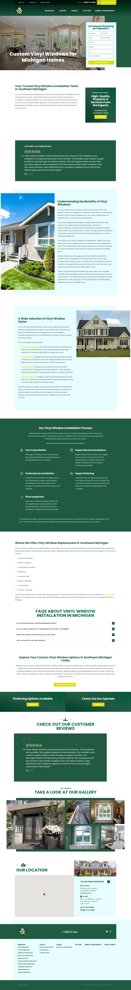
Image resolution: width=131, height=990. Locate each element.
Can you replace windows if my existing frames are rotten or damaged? (42, 629)
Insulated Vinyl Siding (64, 947)
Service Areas (110, 945)
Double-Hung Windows (26, 964)
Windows (49, 11)
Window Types (23, 958)
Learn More (101, 117)
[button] (44, 894)
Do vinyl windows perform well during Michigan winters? (36, 623)
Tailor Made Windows (92, 881)
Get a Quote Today (101, 62)
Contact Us (32, 2)
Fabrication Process (25, 953)
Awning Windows (24, 972)
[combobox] (101, 56)
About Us (21, 2)
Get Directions (85, 893)
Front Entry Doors (46, 947)
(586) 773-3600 (87, 910)
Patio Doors (44, 950)
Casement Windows (25, 967)
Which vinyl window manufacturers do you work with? (35, 635)
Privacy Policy (23, 985)
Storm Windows (23, 950)
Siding (74, 11)
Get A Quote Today (107, 2)
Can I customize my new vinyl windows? (30, 640)
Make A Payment (45, 2)
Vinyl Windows (23, 947)
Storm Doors (44, 953)
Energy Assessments (104, 11)
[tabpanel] (65, 824)
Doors (63, 11)
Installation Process (25, 955)
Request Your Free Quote (64, 685)
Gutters (87, 11)
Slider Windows (23, 969)
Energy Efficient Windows (27, 961)
